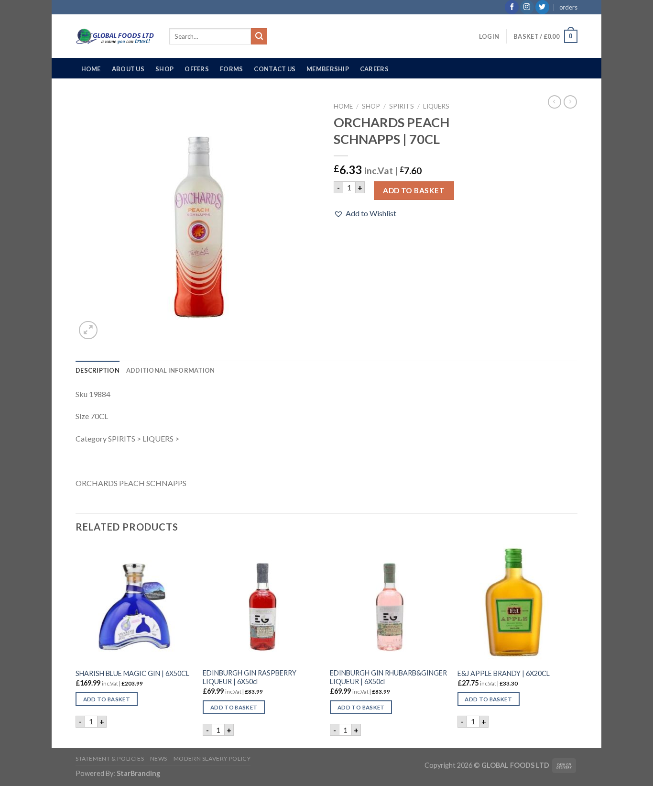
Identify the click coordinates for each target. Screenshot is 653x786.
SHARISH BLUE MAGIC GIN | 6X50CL (132, 673)
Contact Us (274, 69)
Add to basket (414, 190)
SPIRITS (401, 106)
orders (568, 7)
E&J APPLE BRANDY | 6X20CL (503, 673)
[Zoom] (88, 330)
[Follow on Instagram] (527, 7)
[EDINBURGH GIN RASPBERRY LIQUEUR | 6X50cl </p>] (262, 603)
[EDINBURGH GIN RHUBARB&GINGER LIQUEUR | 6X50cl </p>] (389, 603)
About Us (128, 69)
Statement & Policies (110, 758)
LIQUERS (436, 106)
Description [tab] (98, 370)
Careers (374, 69)
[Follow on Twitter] (542, 7)
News (158, 758)
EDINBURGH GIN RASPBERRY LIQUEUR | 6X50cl (249, 677)
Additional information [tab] (170, 370)
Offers (197, 69)
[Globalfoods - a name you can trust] (115, 36)
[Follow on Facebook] (512, 7)
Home (91, 69)
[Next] (574, 645)
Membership (327, 69)
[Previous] (76, 645)
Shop (164, 69)
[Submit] (259, 36)
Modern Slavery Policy (212, 758)
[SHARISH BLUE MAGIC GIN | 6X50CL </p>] (135, 603)
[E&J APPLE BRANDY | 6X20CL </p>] (516, 603)
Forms (231, 69)
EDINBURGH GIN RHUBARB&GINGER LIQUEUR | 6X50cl (388, 677)
